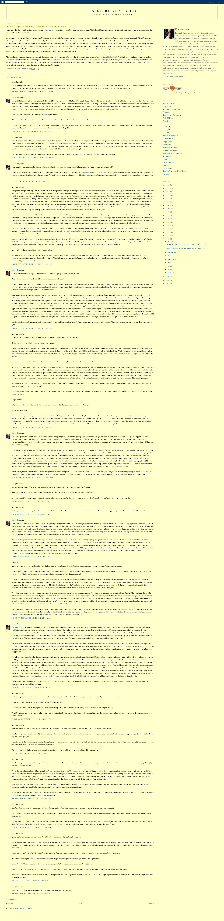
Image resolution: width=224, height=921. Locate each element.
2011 (168, 235)
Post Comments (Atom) (23, 908)
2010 (168, 239)
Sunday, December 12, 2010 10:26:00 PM (31, 556)
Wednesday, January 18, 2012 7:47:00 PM (31, 893)
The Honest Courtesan (170, 147)
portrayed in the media (95, 49)
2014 (168, 225)
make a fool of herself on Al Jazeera (91, 172)
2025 (168, 188)
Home (80, 903)
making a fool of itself (52, 30)
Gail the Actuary (168, 127)
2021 (168, 202)
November (171, 252)
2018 (168, 212)
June (169, 266)
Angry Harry (167, 141)
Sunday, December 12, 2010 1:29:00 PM (31, 501)
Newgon (166, 174)
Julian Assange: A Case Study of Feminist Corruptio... (186, 248)
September (171, 259)
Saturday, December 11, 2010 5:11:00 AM (32, 427)
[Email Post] (37, 69)
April (170, 272)
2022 (168, 198)
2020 (168, 205)
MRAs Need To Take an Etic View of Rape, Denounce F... (187, 245)
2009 (168, 277)
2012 (168, 232)
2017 (168, 215)
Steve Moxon (167, 133)
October (171, 256)
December (171, 242)
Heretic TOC (167, 106)
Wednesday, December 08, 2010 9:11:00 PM (33, 91)
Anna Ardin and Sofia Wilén (106, 57)
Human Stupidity (169, 138)
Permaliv (166, 121)
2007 (168, 283)
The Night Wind (168, 103)
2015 (168, 222)
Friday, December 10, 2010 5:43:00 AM (30, 181)
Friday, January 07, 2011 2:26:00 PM (29, 753)
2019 (168, 208)
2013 (168, 229)
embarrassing (43, 114)
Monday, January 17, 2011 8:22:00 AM (30, 881)
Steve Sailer (167, 165)
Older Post (150, 903)
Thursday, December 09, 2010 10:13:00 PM (32, 157)
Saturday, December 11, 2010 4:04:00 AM (32, 328)
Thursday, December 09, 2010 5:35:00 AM (32, 131)
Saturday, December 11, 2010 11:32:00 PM (32, 478)
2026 (168, 185)
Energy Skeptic (168, 130)
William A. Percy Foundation (173, 109)
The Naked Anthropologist (172, 153)
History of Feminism (170, 150)
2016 (168, 219)
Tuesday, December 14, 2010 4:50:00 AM (31, 719)
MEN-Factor (167, 156)
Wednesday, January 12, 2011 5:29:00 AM (32, 798)
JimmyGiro (167, 144)
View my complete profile (174, 77)
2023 (168, 195)
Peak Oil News (168, 118)
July (169, 262)
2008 (168, 280)
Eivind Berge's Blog (112, 11)
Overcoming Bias (169, 162)
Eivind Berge (16, 97)
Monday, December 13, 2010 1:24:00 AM (31, 618)
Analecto (166, 112)
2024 (168, 192)
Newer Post (9, 903)
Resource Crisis (168, 124)
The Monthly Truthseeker (172, 115)
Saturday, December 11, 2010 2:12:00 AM (32, 264)
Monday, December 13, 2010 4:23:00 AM (31, 687)
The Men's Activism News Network (175, 171)
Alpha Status (167, 168)
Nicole (165, 159)
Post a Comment (11, 899)
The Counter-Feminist (170, 135)
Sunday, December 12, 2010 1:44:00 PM (31, 514)
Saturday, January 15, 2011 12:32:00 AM (31, 827)
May (169, 269)
